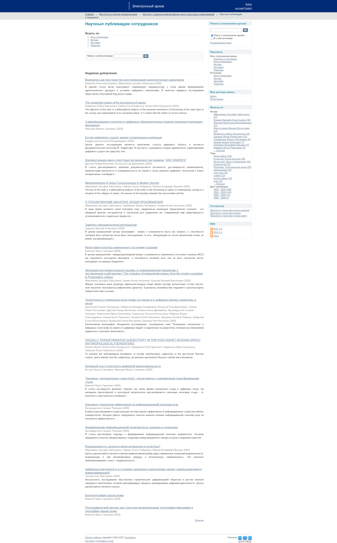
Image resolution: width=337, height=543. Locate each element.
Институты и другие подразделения (118, 14)
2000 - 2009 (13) (222, 195)
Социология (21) (222, 164)
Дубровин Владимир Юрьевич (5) (231, 145)
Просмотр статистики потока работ (228, 215)
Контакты (90, 541)
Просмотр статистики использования (229, 210)
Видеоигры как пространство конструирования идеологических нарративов (134, 79)
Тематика (95, 45)
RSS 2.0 (218, 232)
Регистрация (216, 99)
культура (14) (221, 172)
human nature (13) (223, 178)
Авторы (94, 40)
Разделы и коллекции (225, 59)
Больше (199, 520)
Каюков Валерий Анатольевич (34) (232, 120)
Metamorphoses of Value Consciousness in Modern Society (122, 182)
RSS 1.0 (218, 229)
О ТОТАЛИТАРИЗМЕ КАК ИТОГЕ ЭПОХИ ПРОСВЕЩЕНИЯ (124, 202)
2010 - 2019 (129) (222, 192)
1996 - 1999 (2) (221, 198)
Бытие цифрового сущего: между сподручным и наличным (123, 137)
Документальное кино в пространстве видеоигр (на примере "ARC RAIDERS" (136, 160)
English (248, 8)
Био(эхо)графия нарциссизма (104, 495)
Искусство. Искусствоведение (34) (232, 161)
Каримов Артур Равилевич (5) (229, 147)
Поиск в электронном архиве (229, 35)
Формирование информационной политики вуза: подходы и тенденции (131, 427)
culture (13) (219, 175)
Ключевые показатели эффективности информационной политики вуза (131, 404)
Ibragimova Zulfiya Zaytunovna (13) (232, 134)
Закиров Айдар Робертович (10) (230, 136)
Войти (249, 4)
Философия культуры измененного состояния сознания (121, 247)
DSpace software (93, 537)
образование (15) (223, 170)
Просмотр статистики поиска (225, 213)
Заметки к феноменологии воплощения (111, 224)
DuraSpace (130, 537)
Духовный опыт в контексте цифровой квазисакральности (123, 366)
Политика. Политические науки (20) (232, 167)
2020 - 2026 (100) (222, 189)
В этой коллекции (223, 38)
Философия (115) (223, 156)
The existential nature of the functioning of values (115, 102)
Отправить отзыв (104, 541)
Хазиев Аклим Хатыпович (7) (229, 142)
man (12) (218, 181)
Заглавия (95, 42)
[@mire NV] (245, 539)
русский (239, 8)
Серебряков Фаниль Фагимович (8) (232, 139)
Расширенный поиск (221, 43)
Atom (216, 236)
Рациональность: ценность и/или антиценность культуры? (122, 446)
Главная (89, 14)
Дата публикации (99, 37)
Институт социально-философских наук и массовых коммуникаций (178, 14)
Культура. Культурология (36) (229, 159)
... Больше (219, 150)
